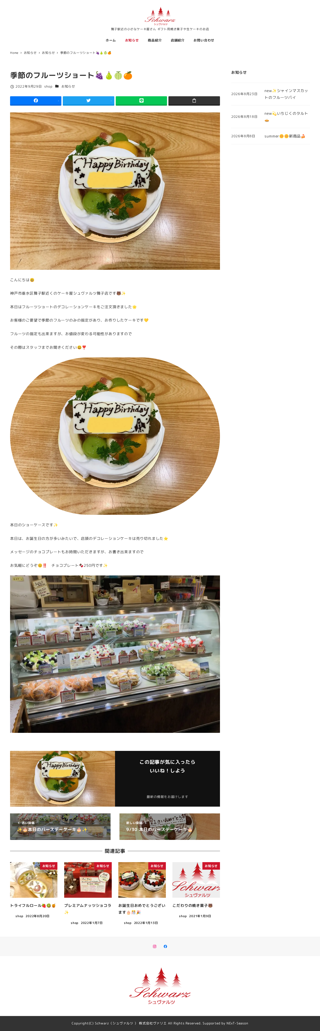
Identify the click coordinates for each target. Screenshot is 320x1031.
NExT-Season (237, 1023)
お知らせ (68, 86)
